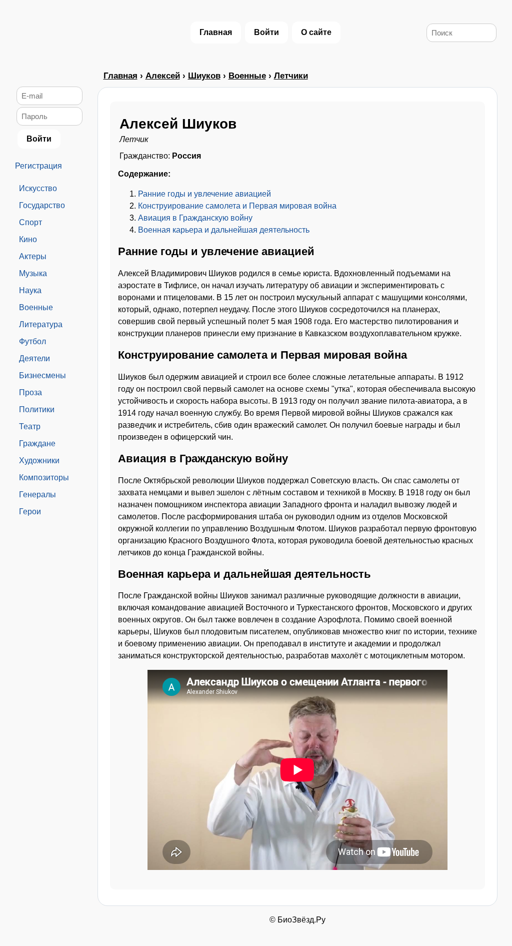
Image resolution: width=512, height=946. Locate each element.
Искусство (38, 188)
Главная (216, 32)
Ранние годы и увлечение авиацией (204, 194)
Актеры (32, 256)
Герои (30, 511)
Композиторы (44, 477)
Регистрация (38, 166)
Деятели (34, 358)
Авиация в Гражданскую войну (195, 218)
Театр (29, 426)
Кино (28, 239)
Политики (36, 409)
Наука (30, 290)
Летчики (291, 76)
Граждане (37, 443)
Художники (39, 460)
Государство (42, 205)
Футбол (32, 341)
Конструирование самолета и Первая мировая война (237, 206)
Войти (266, 32)
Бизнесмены (42, 375)
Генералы (37, 494)
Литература (40, 324)
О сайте (316, 32)
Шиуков (204, 76)
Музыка (33, 273)
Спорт (30, 222)
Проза (30, 392)
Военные (36, 307)
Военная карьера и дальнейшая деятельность (224, 230)
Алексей (163, 76)
